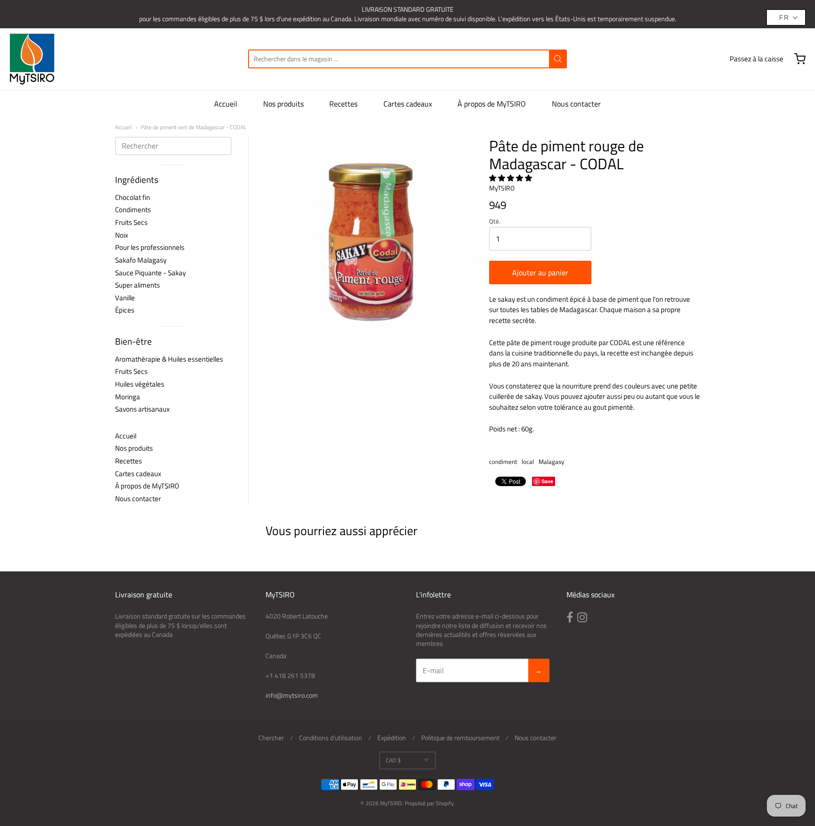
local (528, 461)
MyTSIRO (502, 188)
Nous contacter (576, 103)
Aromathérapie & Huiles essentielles (169, 359)
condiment (503, 461)
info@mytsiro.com (292, 695)
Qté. (494, 222)
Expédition (391, 738)
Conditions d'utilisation (330, 738)
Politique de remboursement (460, 738)
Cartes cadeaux (407, 103)
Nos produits (283, 103)
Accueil (225, 103)
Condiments (133, 209)
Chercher (271, 738)
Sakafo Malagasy (140, 260)
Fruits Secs (131, 222)
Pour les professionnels (149, 247)
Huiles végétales (139, 384)
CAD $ (393, 760)
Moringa (127, 396)
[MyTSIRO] (32, 59)
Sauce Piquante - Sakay (150, 272)
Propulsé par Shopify (429, 803)
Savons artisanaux (142, 409)
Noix (121, 235)
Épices (124, 310)
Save (547, 481)
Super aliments (137, 285)
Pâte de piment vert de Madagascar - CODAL (194, 127)
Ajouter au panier (540, 272)
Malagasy (551, 461)
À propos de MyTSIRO (491, 103)
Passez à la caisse (756, 58)
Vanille (125, 297)
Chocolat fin (132, 197)
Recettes (343, 103)
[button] (511, 178)
